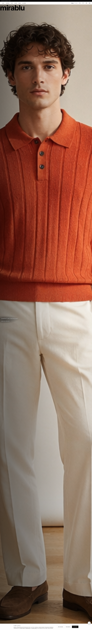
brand (20, 3)
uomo (3, 3)
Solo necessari (60, 626)
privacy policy (34, 628)
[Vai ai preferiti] (83, 3)
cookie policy (27, 628)
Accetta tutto (75, 626)
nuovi (12, 3)
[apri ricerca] (80, 3)
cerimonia (7, 3)
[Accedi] (86, 3)
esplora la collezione (5, 321)
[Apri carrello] (90, 3)
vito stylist (24, 3)
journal (16, 3)
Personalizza (68, 626)
